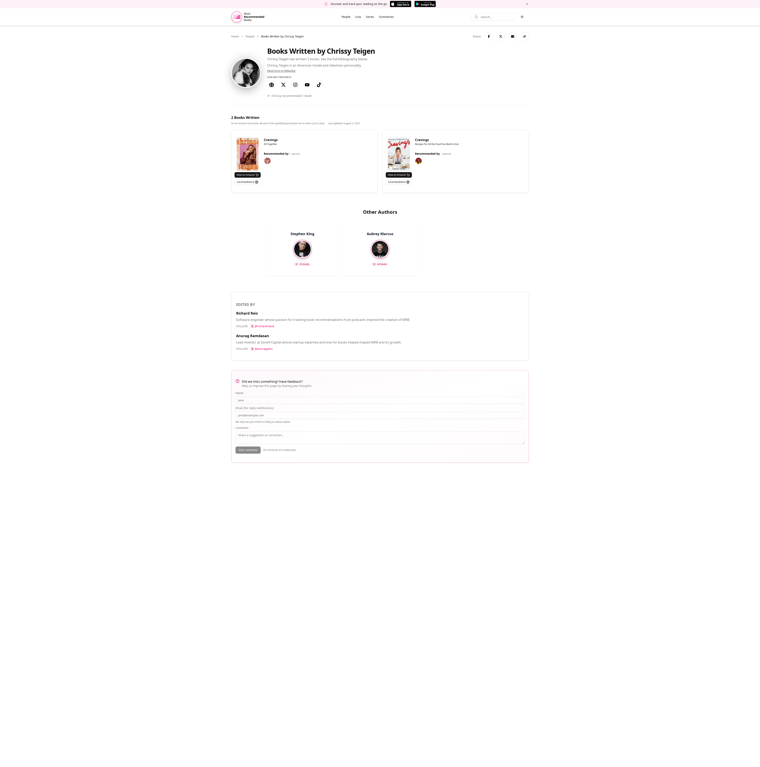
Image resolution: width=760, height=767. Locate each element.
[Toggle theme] (522, 16)
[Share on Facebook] (488, 36)
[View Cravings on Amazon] (247, 154)
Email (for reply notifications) (255, 408)
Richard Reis (247, 313)
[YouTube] (307, 84)
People (346, 17)
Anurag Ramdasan (252, 335)
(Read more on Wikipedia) (281, 71)
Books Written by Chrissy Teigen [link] (282, 36)
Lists (358, 17)
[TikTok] (319, 84)
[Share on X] (500, 36)
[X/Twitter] (283, 84)
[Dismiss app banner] (527, 4)
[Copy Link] (524, 36)
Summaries (386, 17)
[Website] (271, 84)
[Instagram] (295, 84)
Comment (242, 428)
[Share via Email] (512, 36)
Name (239, 393)
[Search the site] (476, 16)
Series (370, 17)
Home (235, 36)
